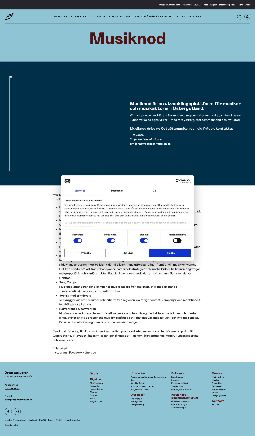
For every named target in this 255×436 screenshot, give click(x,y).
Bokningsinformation (181, 389)
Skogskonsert (177, 386)
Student (94, 395)
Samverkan (217, 386)
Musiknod (187, 5)
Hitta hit (216, 404)
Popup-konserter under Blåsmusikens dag (148, 378)
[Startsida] (9, 16)
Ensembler (217, 383)
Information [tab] (117, 190)
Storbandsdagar (178, 407)
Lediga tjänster (219, 395)
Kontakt (194, 16)
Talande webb (243, 5)
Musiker (215, 380)
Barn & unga (177, 377)
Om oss (179, 16)
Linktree (90, 352)
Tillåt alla (170, 253)
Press (205, 5)
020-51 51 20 (12, 388)
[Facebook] (8, 411)
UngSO (197, 5)
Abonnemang (96, 383)
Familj (92, 398)
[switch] (111, 240)
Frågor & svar (96, 401)
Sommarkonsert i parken (142, 386)
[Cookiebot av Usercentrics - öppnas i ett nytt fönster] (178, 181)
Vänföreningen (219, 389)
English (213, 5)
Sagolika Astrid (137, 383)
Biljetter (60, 16)
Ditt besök (98, 16)
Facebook (75, 352)
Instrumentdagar (179, 404)
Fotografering (137, 404)
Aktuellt (215, 392)
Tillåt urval (127, 253)
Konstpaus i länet (179, 383)
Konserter (78, 16)
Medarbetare (218, 377)
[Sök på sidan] (240, 16)
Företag (93, 392)
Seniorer (175, 380)
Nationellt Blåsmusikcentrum (148, 16)
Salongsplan (136, 401)
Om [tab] (154, 190)
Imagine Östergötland (169, 5)
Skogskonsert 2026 (140, 389)
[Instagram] (17, 411)
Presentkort (95, 386)
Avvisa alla (85, 253)
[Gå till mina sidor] (247, 16)
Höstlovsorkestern (180, 401)
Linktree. (65, 278)
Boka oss (116, 16)
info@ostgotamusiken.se (19, 399)
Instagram (60, 352)
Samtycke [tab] (80, 190)
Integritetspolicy (227, 5)
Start (94, 373)
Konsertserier (96, 389)
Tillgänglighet (137, 398)
